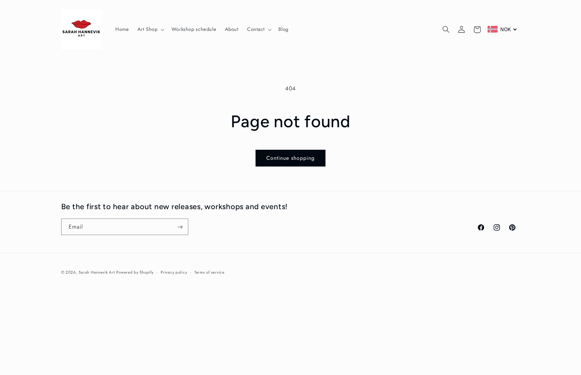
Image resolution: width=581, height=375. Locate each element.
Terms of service (209, 272)
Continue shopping (290, 158)
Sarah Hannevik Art (97, 272)
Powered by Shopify (134, 272)
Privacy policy (174, 272)
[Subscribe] (180, 227)
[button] (150, 29)
